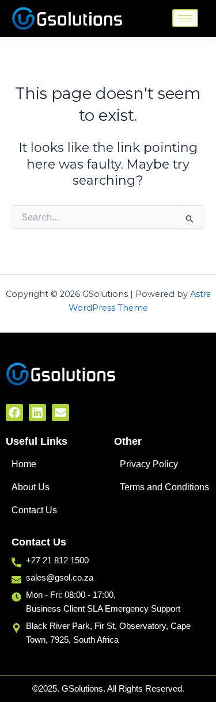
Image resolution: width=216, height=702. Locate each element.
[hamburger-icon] (185, 18)
